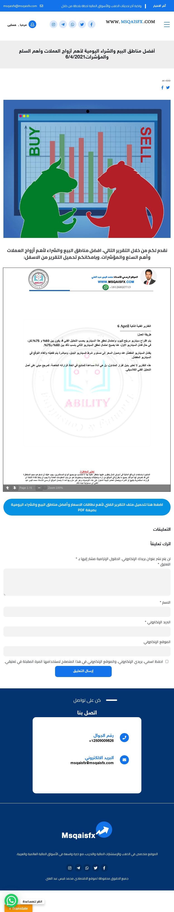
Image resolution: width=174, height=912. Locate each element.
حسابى (11, 25)
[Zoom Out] (39, 488)
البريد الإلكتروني (158, 622)
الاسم (165, 602)
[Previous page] (7, 488)
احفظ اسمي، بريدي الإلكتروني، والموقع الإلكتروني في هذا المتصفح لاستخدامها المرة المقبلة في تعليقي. (84, 661)
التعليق (164, 564)
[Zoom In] (45, 487)
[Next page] (14, 488)
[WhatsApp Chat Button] (11, 900)
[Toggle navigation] (167, 24)
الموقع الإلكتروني (157, 641)
